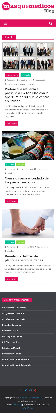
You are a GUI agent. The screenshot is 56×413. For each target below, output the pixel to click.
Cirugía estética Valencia (13, 319)
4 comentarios (42, 247)
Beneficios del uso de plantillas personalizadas (24, 258)
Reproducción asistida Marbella (17, 365)
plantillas (32, 84)
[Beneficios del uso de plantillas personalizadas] (28, 223)
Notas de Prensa (12, 75)
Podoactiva (11, 80)
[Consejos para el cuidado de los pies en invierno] (28, 145)
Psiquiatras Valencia (11, 353)
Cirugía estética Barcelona (14, 307)
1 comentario (41, 169)
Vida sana (20, 164)
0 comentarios (40, 80)
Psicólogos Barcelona (12, 336)
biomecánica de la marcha (17, 84)
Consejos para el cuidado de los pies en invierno (27, 180)
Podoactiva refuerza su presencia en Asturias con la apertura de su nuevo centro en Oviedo (27, 95)
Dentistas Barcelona (11, 325)
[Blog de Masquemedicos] (28, 1)
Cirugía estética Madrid (13, 313)
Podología (25, 75)
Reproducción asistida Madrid (16, 359)
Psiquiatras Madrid (11, 348)
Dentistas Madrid (10, 330)
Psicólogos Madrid (10, 342)
